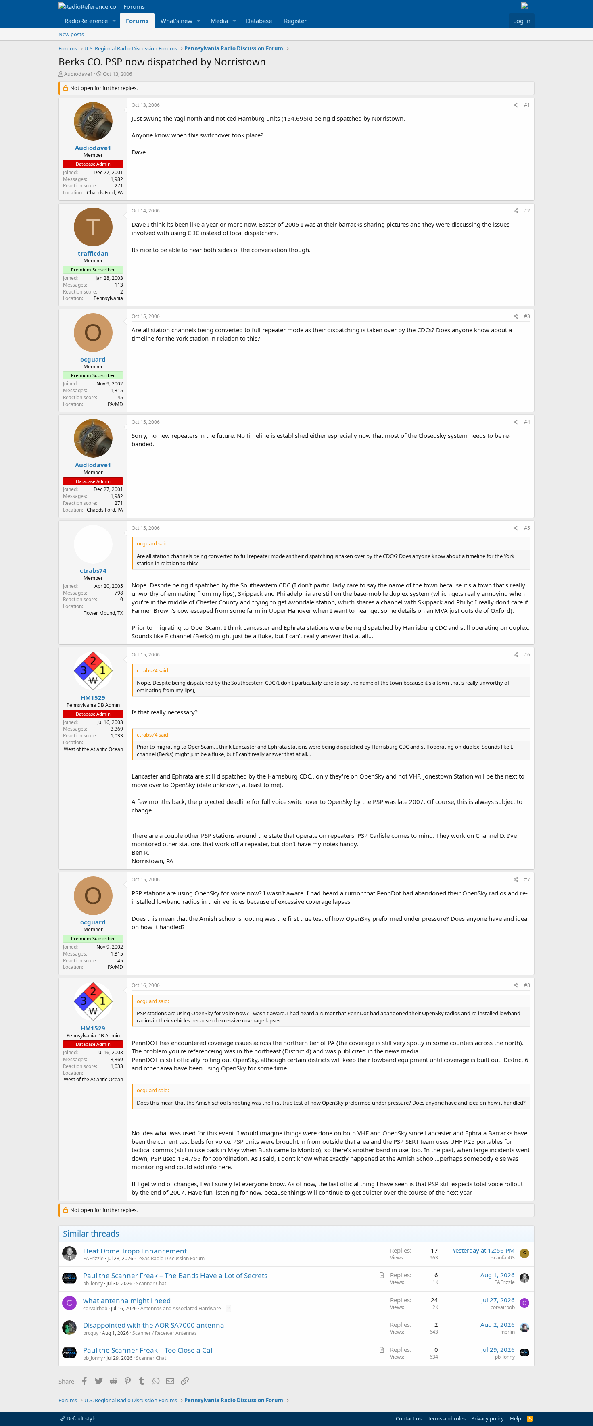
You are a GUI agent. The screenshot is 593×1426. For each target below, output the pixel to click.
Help (515, 1418)
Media (219, 21)
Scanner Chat (151, 1283)
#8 (527, 985)
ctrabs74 (93, 570)
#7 (527, 879)
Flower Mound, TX (103, 613)
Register (295, 21)
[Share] (516, 105)
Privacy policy (487, 1418)
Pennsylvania (108, 298)
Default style (80, 1418)
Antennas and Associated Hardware (180, 1308)
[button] (114, 20)
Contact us (409, 1418)
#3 (527, 316)
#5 (527, 528)
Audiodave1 (78, 73)
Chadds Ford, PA (105, 192)
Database (259, 21)
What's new (176, 21)
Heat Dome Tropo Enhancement (135, 1250)
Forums (137, 21)
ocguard (93, 359)
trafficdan (93, 253)
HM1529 (93, 697)
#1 (527, 105)
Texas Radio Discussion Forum (171, 1258)
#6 (527, 654)
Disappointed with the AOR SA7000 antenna (153, 1325)
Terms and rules (447, 1418)
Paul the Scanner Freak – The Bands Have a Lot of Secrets (175, 1275)
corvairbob (95, 1308)
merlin (507, 1331)
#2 (527, 210)
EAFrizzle (93, 1258)
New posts (71, 34)
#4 (527, 421)
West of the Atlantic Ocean (93, 749)
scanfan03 (503, 1257)
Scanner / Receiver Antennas (164, 1333)
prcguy (90, 1333)
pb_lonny (93, 1283)
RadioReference (86, 21)
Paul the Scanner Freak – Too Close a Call (148, 1350)
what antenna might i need (127, 1300)
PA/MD (115, 404)
